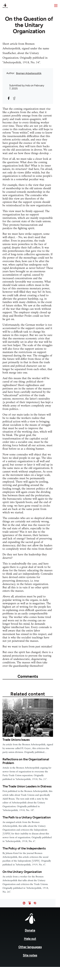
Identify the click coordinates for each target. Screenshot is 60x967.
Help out (30, 938)
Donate (30, 930)
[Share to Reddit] (14, 98)
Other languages (30, 947)
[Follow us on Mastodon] (35, 903)
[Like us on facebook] (24, 903)
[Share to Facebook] (8, 98)
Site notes (30, 955)
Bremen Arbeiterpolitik (28, 73)
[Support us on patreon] (29, 903)
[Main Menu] (55, 5)
